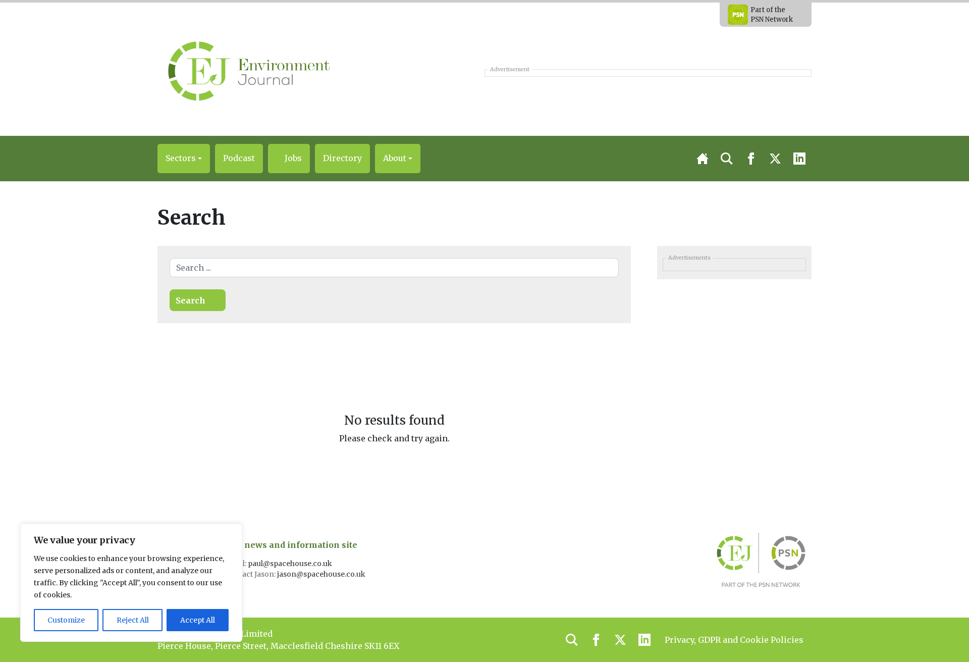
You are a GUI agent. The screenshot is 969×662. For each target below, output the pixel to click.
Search (190, 300)
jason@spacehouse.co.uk (322, 574)
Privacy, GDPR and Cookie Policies (734, 640)
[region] (131, 583)
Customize (66, 620)
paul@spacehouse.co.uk (291, 563)
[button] (183, 158)
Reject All (133, 620)
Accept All (197, 620)
